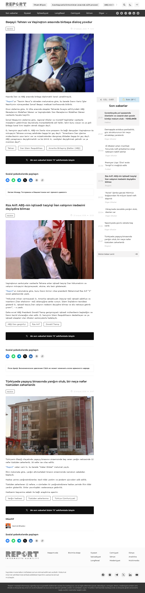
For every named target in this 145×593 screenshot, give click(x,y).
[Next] (115, 5)
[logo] (16, 4)
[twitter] (129, 13)
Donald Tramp (52, 324)
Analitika (133, 557)
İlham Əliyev (40, 5)
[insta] (121, 13)
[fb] (117, 13)
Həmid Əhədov (18, 526)
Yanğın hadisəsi (15, 498)
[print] (37, 180)
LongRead (95, 560)
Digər (101, 13)
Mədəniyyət (115, 560)
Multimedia (134, 560)
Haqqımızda (52, 553)
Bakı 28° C (131, 99)
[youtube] (138, 13)
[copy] (42, 180)
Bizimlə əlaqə (74, 553)
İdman (112, 557)
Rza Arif (36, 324)
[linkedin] (134, 13)
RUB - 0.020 (108, 99)
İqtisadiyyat (96, 557)
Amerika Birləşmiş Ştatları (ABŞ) (64, 148)
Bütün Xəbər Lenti (106, 254)
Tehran (11, 148)
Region (10, 29)
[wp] (13, 180)
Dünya (131, 553)
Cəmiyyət (114, 553)
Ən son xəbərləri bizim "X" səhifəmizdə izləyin (52, 160)
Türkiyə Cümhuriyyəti (65, 498)
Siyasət (94, 553)
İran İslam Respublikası (31, 148)
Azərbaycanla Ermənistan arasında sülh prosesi (75, 5)
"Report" (10, 101)
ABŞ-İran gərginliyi (17, 324)
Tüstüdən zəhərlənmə (38, 498)
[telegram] (125, 13)
